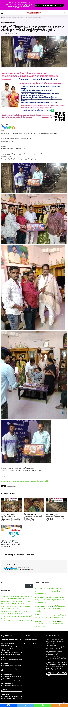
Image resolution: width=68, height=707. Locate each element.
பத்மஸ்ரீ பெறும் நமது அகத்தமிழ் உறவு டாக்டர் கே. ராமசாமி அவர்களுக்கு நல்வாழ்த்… (50, 608)
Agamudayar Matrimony (31, 640)
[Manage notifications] (63, 703)
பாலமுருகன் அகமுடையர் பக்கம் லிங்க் (12, 476)
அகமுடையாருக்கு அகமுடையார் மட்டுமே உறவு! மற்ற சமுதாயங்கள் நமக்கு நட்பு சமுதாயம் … (56, 517)
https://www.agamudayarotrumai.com (12, 691)
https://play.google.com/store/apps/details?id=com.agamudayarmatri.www (14, 653)
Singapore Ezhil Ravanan (43, 606)
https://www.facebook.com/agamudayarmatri (15, 665)
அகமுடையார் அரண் (6, 22)
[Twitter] (6, 127)
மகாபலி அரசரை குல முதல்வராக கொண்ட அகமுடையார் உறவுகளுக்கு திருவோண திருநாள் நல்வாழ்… (11, 517)
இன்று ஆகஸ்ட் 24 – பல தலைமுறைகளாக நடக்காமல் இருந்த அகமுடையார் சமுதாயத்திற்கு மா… (33, 517)
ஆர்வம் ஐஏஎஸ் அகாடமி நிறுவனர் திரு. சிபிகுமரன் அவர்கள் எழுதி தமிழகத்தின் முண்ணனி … (10, 543)
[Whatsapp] (10, 127)
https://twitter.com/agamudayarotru (12, 680)
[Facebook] (3, 127)
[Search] (65, 12)
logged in (16, 570)
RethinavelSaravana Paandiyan (45, 621)
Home (3, 17)
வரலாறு (13, 22)
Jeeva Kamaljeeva (41, 597)
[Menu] (2, 12)
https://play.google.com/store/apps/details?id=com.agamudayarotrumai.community (14, 697)
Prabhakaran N (40, 615)
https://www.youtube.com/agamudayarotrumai (15, 685)
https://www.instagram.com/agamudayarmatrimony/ (17, 660)
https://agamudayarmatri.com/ (16, 647)
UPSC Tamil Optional (30, 643)
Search (3, 583)
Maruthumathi (40, 588)
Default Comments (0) (10, 567)
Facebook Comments (24, 567)
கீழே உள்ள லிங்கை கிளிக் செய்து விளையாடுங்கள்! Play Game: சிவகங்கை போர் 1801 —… (54, 668)
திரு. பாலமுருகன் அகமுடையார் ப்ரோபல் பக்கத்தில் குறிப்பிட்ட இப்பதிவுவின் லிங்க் (24, 481)
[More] (13, 127)
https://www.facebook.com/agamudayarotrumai (16, 676)
